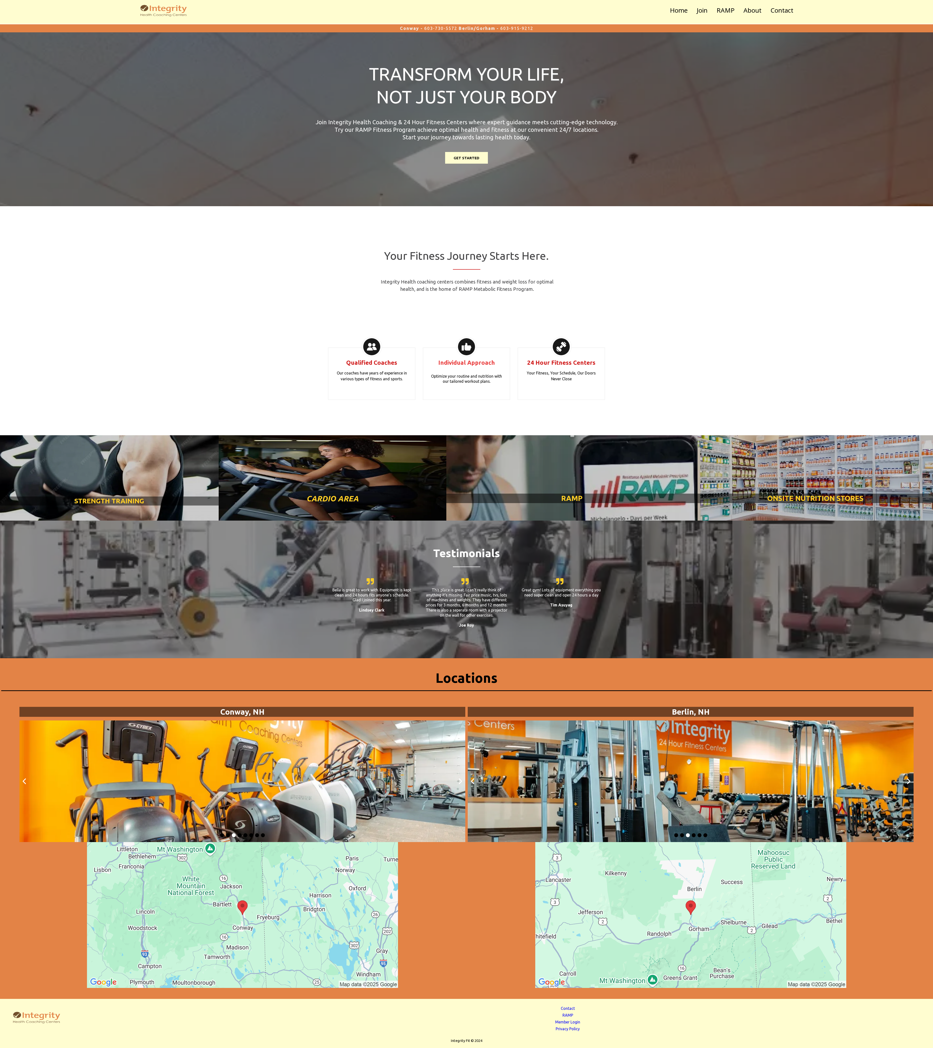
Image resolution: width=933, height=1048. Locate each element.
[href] (242, 915)
